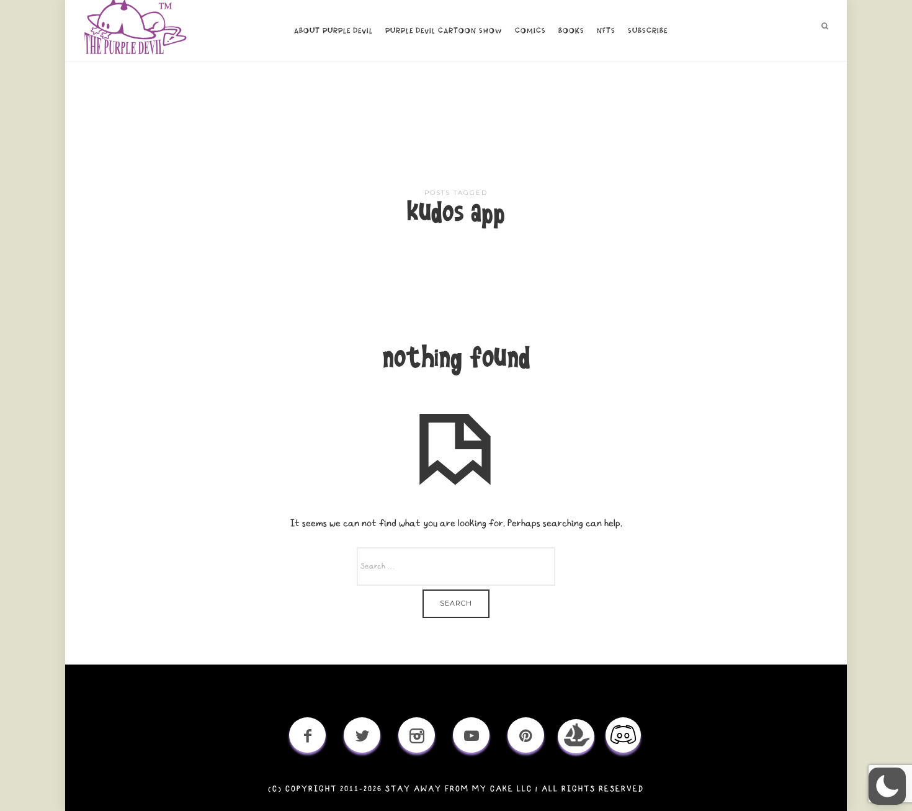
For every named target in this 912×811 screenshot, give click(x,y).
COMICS (530, 31)
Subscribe (648, 31)
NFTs (606, 31)
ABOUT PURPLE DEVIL (333, 31)
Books (571, 31)
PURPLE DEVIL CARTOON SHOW (444, 31)
